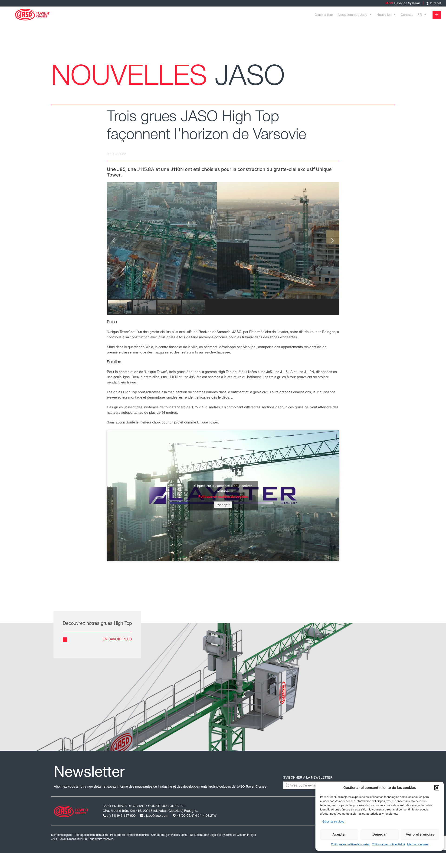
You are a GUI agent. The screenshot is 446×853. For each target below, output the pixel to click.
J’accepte (223, 505)
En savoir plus (117, 640)
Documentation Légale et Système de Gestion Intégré (223, 835)
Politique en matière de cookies (350, 844)
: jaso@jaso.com (156, 816)
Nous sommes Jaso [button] (352, 15)
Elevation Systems (402, 3)
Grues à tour (324, 15)
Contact (407, 15)
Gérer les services (333, 821)
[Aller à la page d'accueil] (32, 14)
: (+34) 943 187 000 (121, 816)
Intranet (435, 3)
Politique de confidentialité (388, 844)
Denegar (379, 834)
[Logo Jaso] (71, 810)
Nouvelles (384, 15)
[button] (436, 787)
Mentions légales (417, 844)
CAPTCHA (292, 785)
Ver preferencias (420, 834)
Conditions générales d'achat (169, 835)
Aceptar (339, 834)
